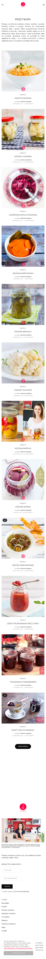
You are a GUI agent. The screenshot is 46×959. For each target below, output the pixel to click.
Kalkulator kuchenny (9, 913)
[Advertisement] (23, 775)
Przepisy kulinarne (8, 910)
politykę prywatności (22, 891)
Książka (4, 906)
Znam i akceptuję (16, 891)
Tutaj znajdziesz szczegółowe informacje (18, 948)
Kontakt (4, 931)
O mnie (4, 899)
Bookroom (39, 950)
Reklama (4, 920)
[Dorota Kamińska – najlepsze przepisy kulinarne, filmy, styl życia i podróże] (23, 4)
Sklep (3, 927)
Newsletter (5, 903)
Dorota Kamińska (26, 101)
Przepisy (23, 94)
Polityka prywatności (9, 924)
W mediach (6, 917)
